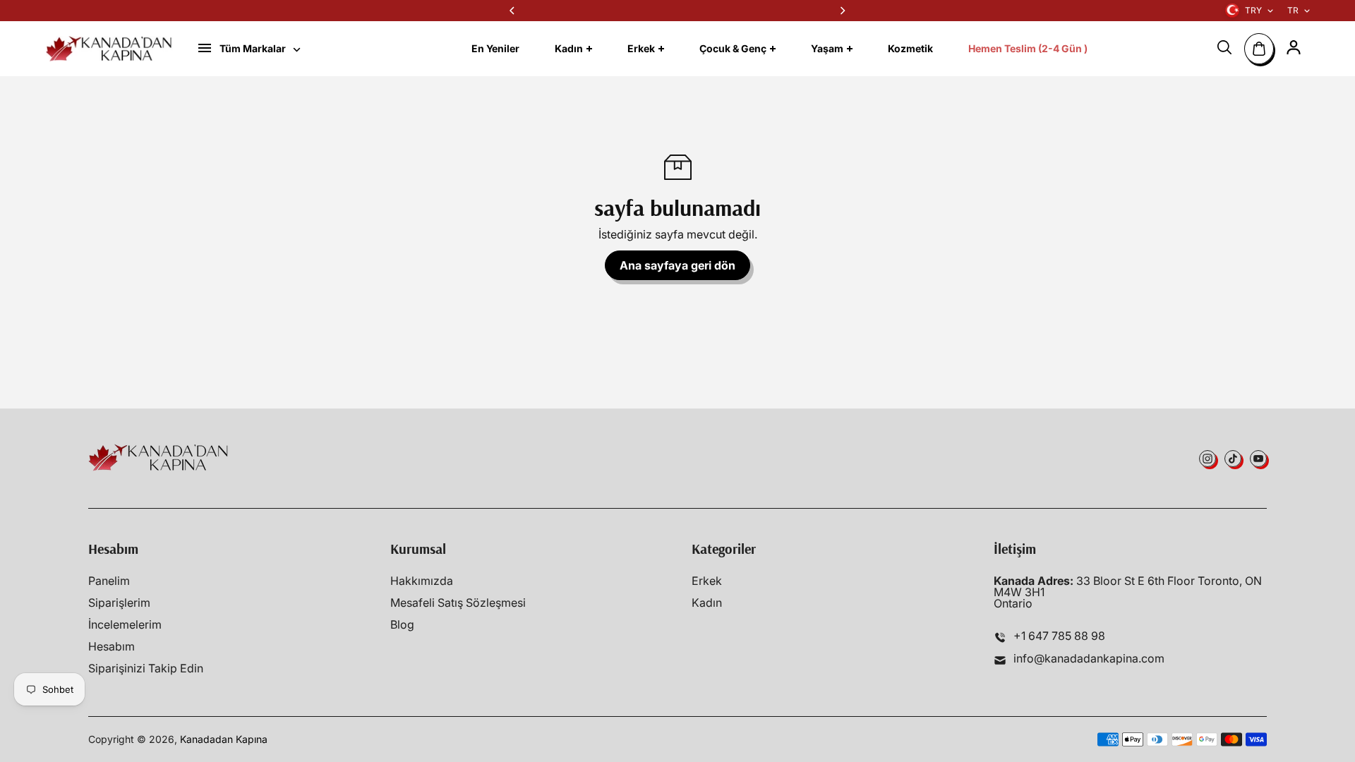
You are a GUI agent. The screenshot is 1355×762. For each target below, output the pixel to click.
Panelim (109, 580)
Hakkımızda (421, 580)
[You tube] (1258, 458)
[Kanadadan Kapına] (109, 48)
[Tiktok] (1232, 458)
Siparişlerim (119, 602)
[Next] (842, 11)
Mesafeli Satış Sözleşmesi (458, 602)
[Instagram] (1207, 458)
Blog (402, 624)
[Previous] (513, 11)
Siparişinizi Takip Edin (145, 668)
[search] (1224, 47)
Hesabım (111, 646)
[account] (1293, 47)
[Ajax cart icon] (1259, 48)
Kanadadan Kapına (223, 739)
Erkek (707, 580)
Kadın (707, 602)
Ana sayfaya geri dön (677, 265)
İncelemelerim (125, 624)
